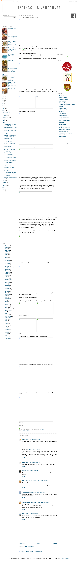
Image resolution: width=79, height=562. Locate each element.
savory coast (8, 331)
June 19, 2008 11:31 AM (43, 481)
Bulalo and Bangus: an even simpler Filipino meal (10, 157)
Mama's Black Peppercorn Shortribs (10, 171)
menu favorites (8, 309)
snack (6, 334)
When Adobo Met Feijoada (65, 133)
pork (6, 320)
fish (6, 297)
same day (24, 55)
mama (6, 307)
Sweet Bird (25, 513)
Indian (6, 254)
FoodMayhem (62, 108)
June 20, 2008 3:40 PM (39, 492)
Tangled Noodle (63, 126)
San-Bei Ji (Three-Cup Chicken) (9, 150)
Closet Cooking (63, 103)
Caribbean (7, 246)
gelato (6, 301)
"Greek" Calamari (8, 162)
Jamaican (7, 259)
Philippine (7, 272)
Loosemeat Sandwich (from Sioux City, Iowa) (12, 49)
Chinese (7, 247)
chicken (7, 288)
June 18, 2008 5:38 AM (34, 462)
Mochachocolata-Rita (64, 117)
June (4, 122)
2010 (3, 107)
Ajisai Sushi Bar (8, 166)
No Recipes (62, 119)
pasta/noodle (8, 317)
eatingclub (7, 294)
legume (7, 306)
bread (6, 284)
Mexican (7, 266)
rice (6, 326)
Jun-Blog (61, 112)
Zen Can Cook (62, 136)
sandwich (7, 329)
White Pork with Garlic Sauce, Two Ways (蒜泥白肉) (12, 43)
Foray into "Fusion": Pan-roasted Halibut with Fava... (10, 132)
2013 (3, 102)
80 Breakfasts (62, 96)
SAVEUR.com (62, 124)
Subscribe (4, 24)
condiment (7, 290)
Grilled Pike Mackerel (9, 164)
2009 (3, 109)
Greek (6, 253)
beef (6, 281)
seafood (7, 332)
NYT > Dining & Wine (64, 120)
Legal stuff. (66, 558)
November (5, 114)
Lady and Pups (62, 113)
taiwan (6, 337)
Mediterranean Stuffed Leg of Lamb (10, 140)
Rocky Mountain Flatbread (8, 147)
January (5, 186)
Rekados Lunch (8, 138)
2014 (3, 100)
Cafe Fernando (62, 101)
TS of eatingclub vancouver (29, 481)
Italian (6, 257)
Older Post (54, 543)
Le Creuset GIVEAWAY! (11, 55)
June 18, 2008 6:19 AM (32, 471)
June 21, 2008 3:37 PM (43, 502)
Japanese (7, 260)
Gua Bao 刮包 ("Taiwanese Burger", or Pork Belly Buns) (12, 78)
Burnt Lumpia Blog (63, 99)
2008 (3, 110)
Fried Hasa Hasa (12, 89)
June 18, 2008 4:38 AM (34, 439)
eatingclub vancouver (39, 7)
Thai (6, 276)
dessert (7, 291)
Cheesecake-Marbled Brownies (9, 174)
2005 (3, 191)
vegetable (7, 338)
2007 (3, 187)
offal (6, 313)
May (4, 179)
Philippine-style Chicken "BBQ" (12, 29)
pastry (6, 319)
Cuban (6, 249)
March (4, 182)
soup (6, 335)
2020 (3, 98)
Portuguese (8, 273)
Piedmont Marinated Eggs (12, 61)
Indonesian (7, 256)
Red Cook (61, 122)
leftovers (7, 304)
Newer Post (22, 543)
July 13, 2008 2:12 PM (33, 513)
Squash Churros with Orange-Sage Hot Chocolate (12, 36)
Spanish (7, 275)
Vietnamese (8, 279)
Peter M (24, 471)
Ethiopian (7, 250)
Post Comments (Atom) (31, 546)
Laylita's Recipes (63, 115)
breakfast (7, 285)
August (4, 119)
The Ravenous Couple (64, 128)
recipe (6, 323)
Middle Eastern (9, 268)
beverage (7, 282)
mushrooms (8, 310)
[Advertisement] (8, 218)
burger (6, 287)
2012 (3, 103)
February (5, 184)
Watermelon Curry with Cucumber (10, 125)
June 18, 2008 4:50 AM (34, 449)
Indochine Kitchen (63, 110)
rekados (7, 325)
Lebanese (7, 263)
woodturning (26, 430)
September (6, 117)
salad (6, 328)
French (6, 251)
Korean (7, 262)
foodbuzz (7, 298)
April (4, 180)
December (5, 112)
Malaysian (7, 265)
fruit (6, 300)
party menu (8, 316)
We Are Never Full (63, 131)
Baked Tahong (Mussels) (10, 177)
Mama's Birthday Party (10, 161)
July (4, 121)
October (5, 115)
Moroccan (7, 269)
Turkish (7, 278)
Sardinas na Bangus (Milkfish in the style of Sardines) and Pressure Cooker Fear (9, 70)
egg (6, 295)
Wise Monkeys (63, 135)
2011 (3, 105)
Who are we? (67, 58)
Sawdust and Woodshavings (8, 153)
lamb (6, 303)
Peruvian (7, 271)
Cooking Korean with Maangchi (67, 104)
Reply (23, 445)
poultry (6, 322)
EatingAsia (61, 106)
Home (38, 543)
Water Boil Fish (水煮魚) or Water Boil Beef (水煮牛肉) (12, 85)
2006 (3, 189)
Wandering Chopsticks (28, 492)
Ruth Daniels (25, 439)
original (7, 315)
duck (6, 293)
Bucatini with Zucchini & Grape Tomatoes (10, 136)
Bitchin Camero (63, 97)
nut (5, 312)
